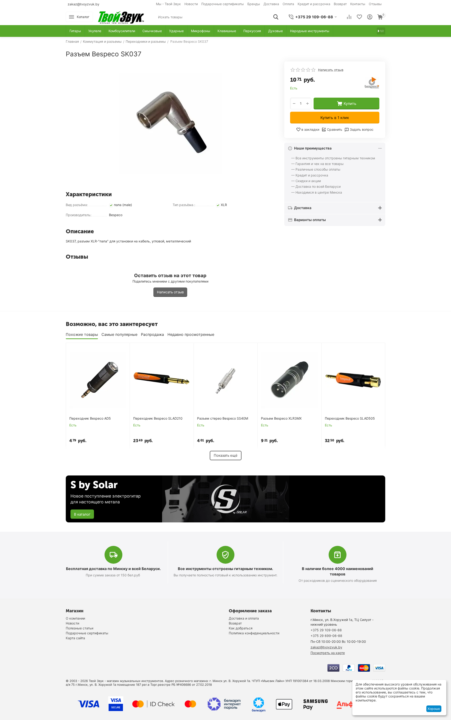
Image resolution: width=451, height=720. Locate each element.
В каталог (82, 514)
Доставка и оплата (244, 618)
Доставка (271, 4)
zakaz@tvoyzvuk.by (83, 4)
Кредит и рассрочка (314, 4)
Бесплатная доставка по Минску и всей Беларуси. (113, 568)
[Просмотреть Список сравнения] (349, 17)
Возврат (340, 4)
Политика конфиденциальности (254, 633)
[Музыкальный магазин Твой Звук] (121, 17)
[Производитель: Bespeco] (372, 82)
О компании (75, 618)
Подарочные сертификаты (222, 4)
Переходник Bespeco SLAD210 (158, 418)
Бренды (253, 4)
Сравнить (334, 129)
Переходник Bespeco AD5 (90, 418)
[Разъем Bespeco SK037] (170, 124)
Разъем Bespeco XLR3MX (281, 418)
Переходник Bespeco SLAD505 (350, 418)
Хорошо (434, 709)
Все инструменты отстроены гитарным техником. (225, 568)
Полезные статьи (79, 628)
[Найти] (276, 17)
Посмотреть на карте (328, 653)
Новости (191, 4)
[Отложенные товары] (359, 17)
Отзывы (375, 4)
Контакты (357, 4)
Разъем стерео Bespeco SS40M (222, 418)
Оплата (288, 4)
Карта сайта (75, 638)
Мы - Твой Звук (168, 4)
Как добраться (241, 628)
